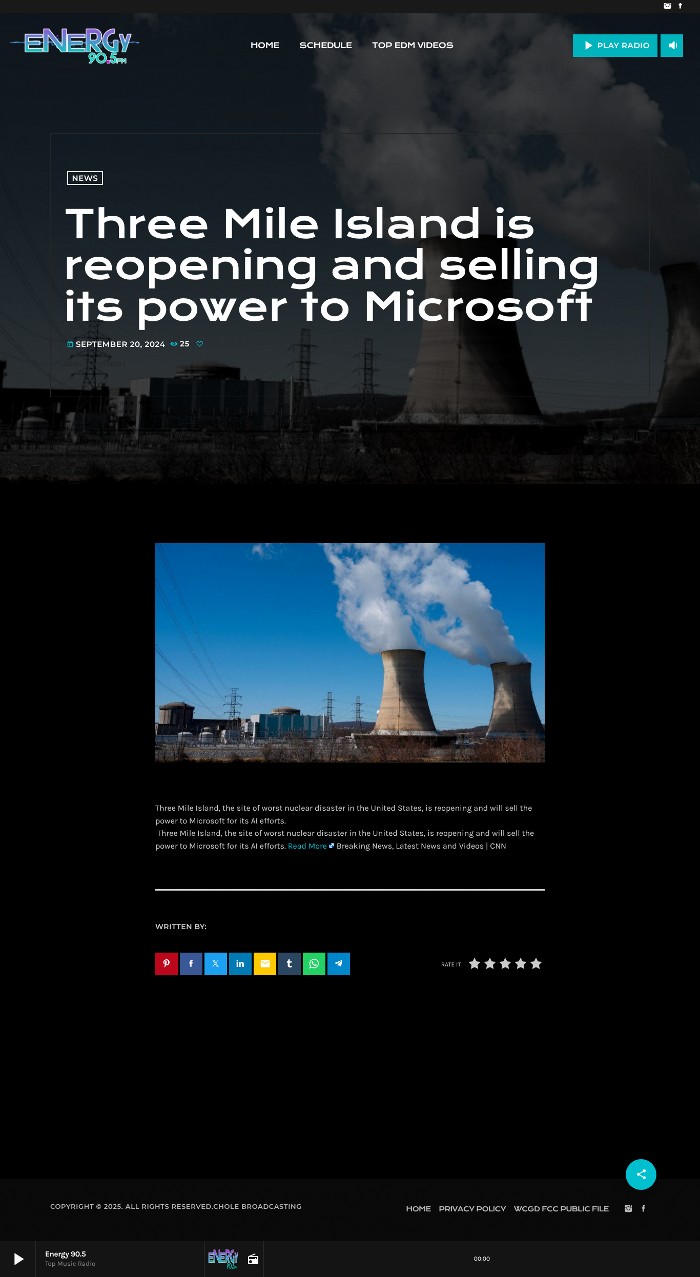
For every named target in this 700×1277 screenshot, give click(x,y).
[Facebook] (680, 6)
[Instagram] (667, 6)
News (85, 178)
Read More (307, 846)
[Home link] (74, 45)
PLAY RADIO (615, 45)
